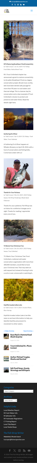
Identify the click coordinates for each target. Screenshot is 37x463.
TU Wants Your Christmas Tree (14, 246)
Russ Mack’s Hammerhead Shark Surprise (21, 335)
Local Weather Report (12, 410)
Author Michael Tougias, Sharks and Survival (20, 358)
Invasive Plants (27, 307)
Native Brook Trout (16, 69)
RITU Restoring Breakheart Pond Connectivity (18, 64)
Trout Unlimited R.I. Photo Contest (21, 347)
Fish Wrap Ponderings (14, 198)
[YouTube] (23, 5)
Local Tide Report (10, 424)
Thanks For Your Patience (12, 192)
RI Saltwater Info (10, 416)
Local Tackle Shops (10, 427)
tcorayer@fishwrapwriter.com (14, 439)
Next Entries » (28, 331)
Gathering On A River (10, 134)
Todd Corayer (9, 66)
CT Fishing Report (10, 421)
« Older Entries (9, 331)
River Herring (7, 310)
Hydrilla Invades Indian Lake (13, 305)
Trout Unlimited (12, 139)
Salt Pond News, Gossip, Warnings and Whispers (20, 369)
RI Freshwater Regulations (13, 418)
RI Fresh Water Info (10, 413)
